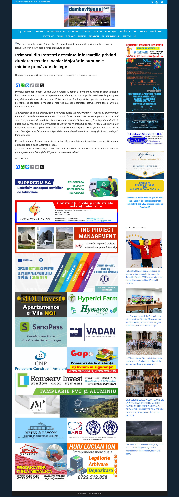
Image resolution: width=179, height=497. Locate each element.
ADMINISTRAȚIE (56, 75)
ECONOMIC (71, 75)
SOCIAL (82, 75)
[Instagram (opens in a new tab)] (161, 2)
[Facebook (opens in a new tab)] (157, 2)
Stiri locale (92, 75)
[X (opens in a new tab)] (152, 2)
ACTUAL (42, 75)
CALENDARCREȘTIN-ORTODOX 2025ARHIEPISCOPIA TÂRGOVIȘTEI (144, 186)
